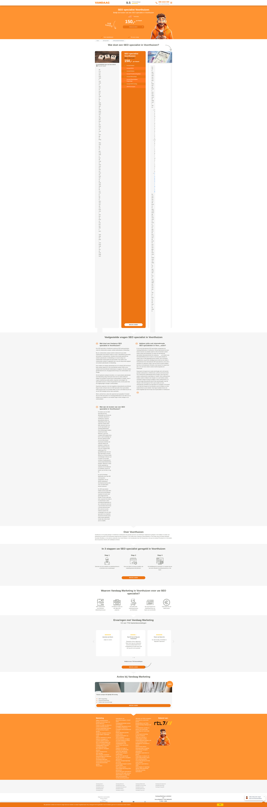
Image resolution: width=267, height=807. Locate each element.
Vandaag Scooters (140, 787)
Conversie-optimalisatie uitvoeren (103, 728)
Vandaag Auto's (99, 783)
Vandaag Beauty (99, 788)
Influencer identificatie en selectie (103, 737)
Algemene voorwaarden (104, 797)
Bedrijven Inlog (103, 802)
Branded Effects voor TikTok (142, 723)
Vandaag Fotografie (159, 787)
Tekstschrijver (99, 765)
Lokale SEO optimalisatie (121, 751)
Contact (104, 800)
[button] (96, 344)
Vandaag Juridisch (120, 790)
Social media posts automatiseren (123, 771)
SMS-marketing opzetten (141, 759)
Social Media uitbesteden (101, 759)
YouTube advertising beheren (122, 777)
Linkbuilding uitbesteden (101, 747)
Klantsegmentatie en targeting (142, 748)
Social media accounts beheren (103, 761)
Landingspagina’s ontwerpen (102, 745)
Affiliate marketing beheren (102, 720)
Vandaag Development (160, 783)
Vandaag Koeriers (100, 787)
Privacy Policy (103, 798)
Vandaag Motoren (120, 783)
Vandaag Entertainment (121, 787)
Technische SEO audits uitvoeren (123, 773)
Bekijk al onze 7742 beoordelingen (133, 661)
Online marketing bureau (101, 751)
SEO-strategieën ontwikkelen (102, 754)
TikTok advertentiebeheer (121, 776)
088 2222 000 (164, 2)
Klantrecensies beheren (141, 746)
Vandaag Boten (99, 790)
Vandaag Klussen (100, 785)
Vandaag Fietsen (119, 788)
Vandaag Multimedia (140, 783)
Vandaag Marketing (159, 785)
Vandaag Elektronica (140, 788)
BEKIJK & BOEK (133, 324)
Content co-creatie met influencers (104, 725)
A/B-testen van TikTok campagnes (143, 718)
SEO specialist (99, 753)
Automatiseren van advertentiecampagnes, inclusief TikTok (123, 720)
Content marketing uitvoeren (102, 726)
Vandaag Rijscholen (120, 785)
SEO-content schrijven (121, 767)
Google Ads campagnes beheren (103, 733)
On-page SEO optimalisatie (122, 756)
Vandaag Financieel (140, 790)
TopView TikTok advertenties (142, 768)
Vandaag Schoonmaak (141, 785)
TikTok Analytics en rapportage (123, 774)
